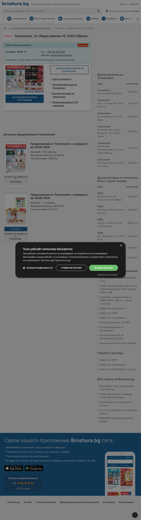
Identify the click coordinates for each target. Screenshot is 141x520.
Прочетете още (62, 260)
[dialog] (70, 260)
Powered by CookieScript (107, 275)
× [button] (121, 245)
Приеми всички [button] (103, 267)
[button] (38, 267)
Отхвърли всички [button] (71, 267)
